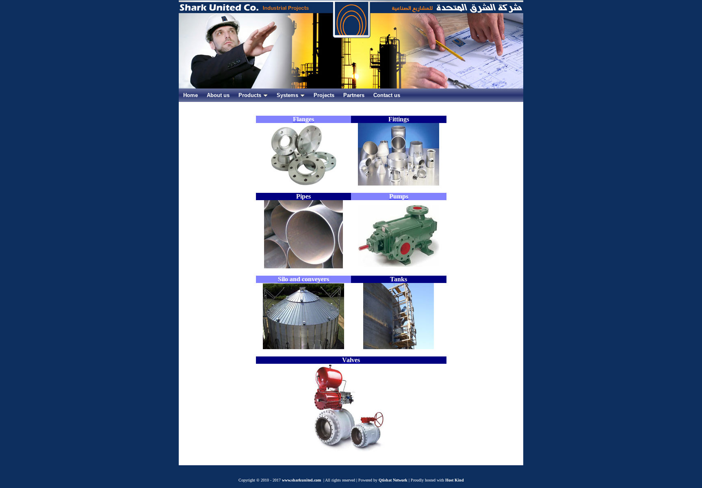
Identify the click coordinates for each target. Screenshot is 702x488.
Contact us (386, 95)
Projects (324, 95)
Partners (353, 95)
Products (249, 95)
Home (190, 95)
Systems (287, 95)
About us (218, 95)
